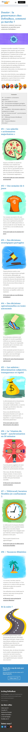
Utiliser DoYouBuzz (6, 714)
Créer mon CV (14, 678)
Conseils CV (4, 710)
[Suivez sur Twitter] (8, 727)
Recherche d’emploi (6, 712)
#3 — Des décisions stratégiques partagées (13, 103)
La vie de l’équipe (5, 716)
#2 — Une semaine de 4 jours (10, 101)
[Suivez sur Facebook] (5, 727)
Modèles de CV (5, 719)
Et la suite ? (5, 123)
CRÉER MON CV (21, 2)
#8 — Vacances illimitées (8, 121)
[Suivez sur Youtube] (11, 727)
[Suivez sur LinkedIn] (2, 727)
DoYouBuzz (6, 694)
